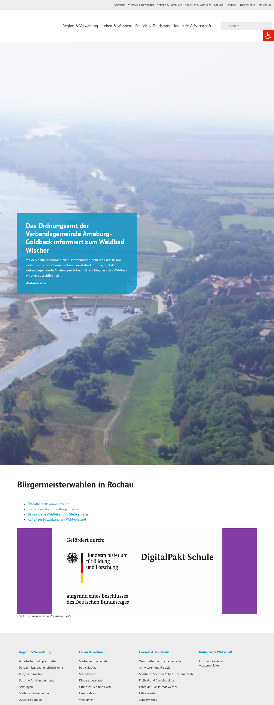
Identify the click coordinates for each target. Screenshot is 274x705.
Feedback (231, 5)
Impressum (264, 5)
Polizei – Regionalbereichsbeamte (41, 667)
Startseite (119, 5)
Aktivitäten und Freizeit (154, 667)
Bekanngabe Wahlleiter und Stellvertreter (58, 514)
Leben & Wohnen (116, 25)
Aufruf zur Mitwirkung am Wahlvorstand (57, 519)
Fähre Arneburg (149, 693)
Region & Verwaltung (80, 25)
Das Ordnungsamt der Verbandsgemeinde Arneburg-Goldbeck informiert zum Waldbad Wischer (75, 238)
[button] (21, 571)
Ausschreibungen (30, 700)
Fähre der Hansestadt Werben (158, 687)
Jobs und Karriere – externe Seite (210, 663)
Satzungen (26, 687)
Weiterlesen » (36, 283)
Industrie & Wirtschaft (192, 25)
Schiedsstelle (87, 674)
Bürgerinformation (31, 674)
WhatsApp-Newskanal (141, 5)
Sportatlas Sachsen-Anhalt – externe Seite (166, 674)
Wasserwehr (87, 700)
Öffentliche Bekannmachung (49, 504)
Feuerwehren (87, 693)
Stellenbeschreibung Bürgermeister (53, 509)
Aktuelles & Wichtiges (198, 5)
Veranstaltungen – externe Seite (160, 661)
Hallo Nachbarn (89, 667)
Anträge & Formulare (169, 5)
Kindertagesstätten (91, 680)
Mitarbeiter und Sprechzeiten (38, 661)
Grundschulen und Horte (95, 687)
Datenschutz (247, 5)
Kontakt (218, 5)
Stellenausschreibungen (35, 693)
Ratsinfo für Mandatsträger (36, 680)
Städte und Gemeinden (94, 661)
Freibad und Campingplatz (156, 680)
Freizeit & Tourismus (152, 25)
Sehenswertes (148, 700)
